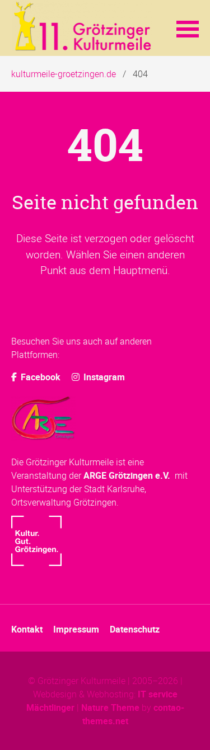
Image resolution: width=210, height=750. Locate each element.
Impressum (76, 629)
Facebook (39, 377)
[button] (187, 28)
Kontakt (27, 629)
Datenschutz (135, 629)
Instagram (103, 377)
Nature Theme (110, 707)
